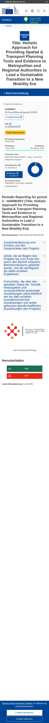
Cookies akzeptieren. (24, 713)
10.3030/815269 (11, 127)
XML (26, 369)
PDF (26, 376)
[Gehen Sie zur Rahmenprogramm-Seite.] (24, 36)
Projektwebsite (13, 118)
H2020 (8, 26)
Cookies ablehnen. (24, 719)
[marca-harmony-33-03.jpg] (24, 331)
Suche (38, 11)
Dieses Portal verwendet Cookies (17, 703)
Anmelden (26, 11)
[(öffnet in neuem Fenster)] (10, 10)
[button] (32, 11)
